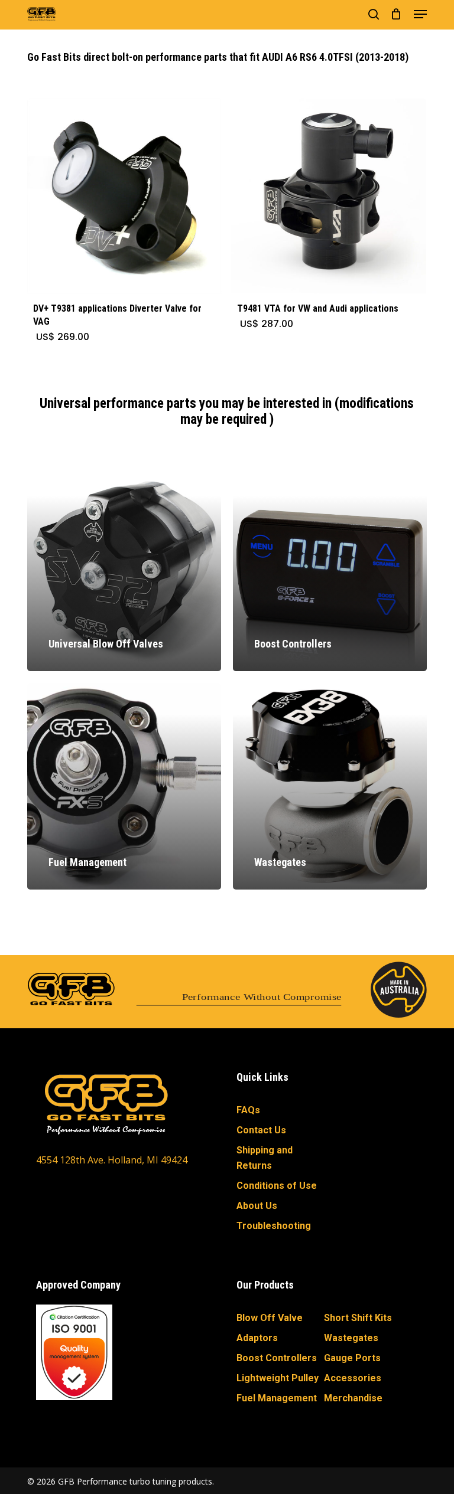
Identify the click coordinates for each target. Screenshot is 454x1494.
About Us (256, 1205)
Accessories (352, 1378)
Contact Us (261, 1130)
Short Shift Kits (358, 1317)
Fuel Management (276, 1398)
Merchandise (353, 1398)
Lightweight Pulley (277, 1378)
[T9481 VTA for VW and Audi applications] (328, 196)
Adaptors (257, 1337)
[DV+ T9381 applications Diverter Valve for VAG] (124, 196)
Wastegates (351, 1337)
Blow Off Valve (269, 1317)
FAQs (248, 1110)
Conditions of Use (276, 1185)
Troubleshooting (273, 1225)
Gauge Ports (352, 1358)
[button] (420, 14)
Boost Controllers (276, 1358)
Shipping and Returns (264, 1158)
